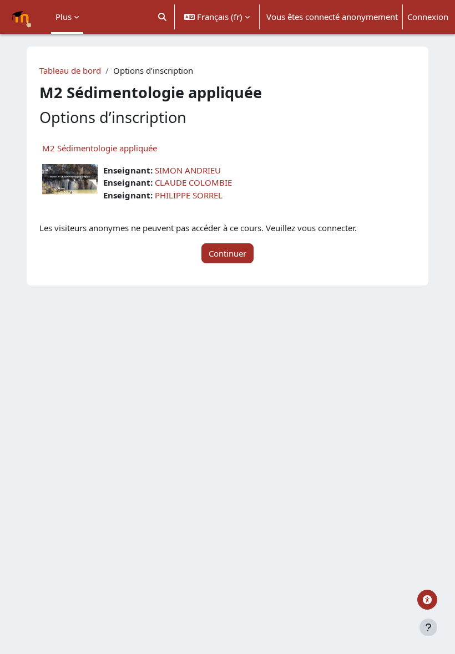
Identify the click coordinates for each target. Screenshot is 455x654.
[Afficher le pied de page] (428, 627)
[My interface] (427, 600)
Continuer (227, 253)
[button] (163, 17)
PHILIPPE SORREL (189, 195)
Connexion (427, 16)
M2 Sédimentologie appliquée (99, 148)
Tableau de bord (70, 70)
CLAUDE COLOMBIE (193, 182)
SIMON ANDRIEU (188, 170)
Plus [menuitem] (63, 16)
